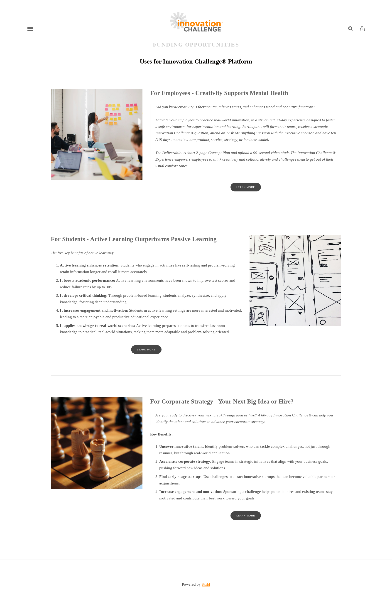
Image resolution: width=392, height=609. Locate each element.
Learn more (245, 187)
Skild (206, 584)
